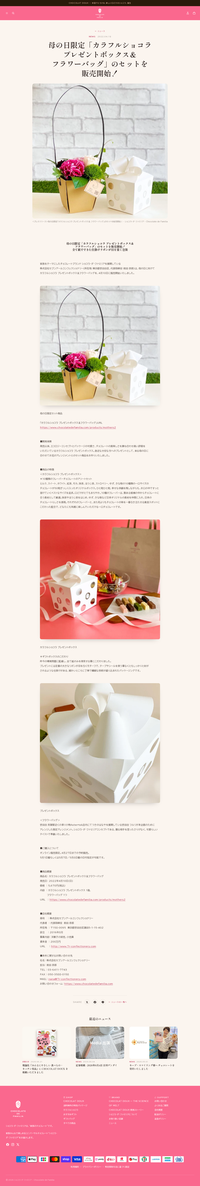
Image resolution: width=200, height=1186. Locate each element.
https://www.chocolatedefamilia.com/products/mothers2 (78, 427)
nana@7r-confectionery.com (67, 979)
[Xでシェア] (87, 1002)
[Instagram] (12, 1144)
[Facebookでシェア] (95, 1002)
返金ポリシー (160, 1119)
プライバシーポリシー (92, 1167)
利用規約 (75, 1167)
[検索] (13, 13)
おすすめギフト (70, 1114)
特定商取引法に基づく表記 (117, 1167)
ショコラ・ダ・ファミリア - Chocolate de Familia (34, 1180)
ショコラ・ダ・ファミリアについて (123, 1114)
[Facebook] (7, 1144)
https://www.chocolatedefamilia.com (88, 984)
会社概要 (158, 1110)
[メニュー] (7, 13)
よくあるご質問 (161, 1106)
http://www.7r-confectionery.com (73, 946)
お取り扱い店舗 (116, 1119)
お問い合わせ (160, 1101)
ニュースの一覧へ (118, 1002)
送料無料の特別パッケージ (75, 1106)
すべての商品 (69, 1123)
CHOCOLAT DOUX (73, 1101)
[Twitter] (18, 1144)
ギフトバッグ (69, 1119)
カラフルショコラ (70, 1110)
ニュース (100, 31)
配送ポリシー (160, 1114)
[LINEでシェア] (103, 1002)
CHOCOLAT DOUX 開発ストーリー (126, 1110)
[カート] (194, 13)
